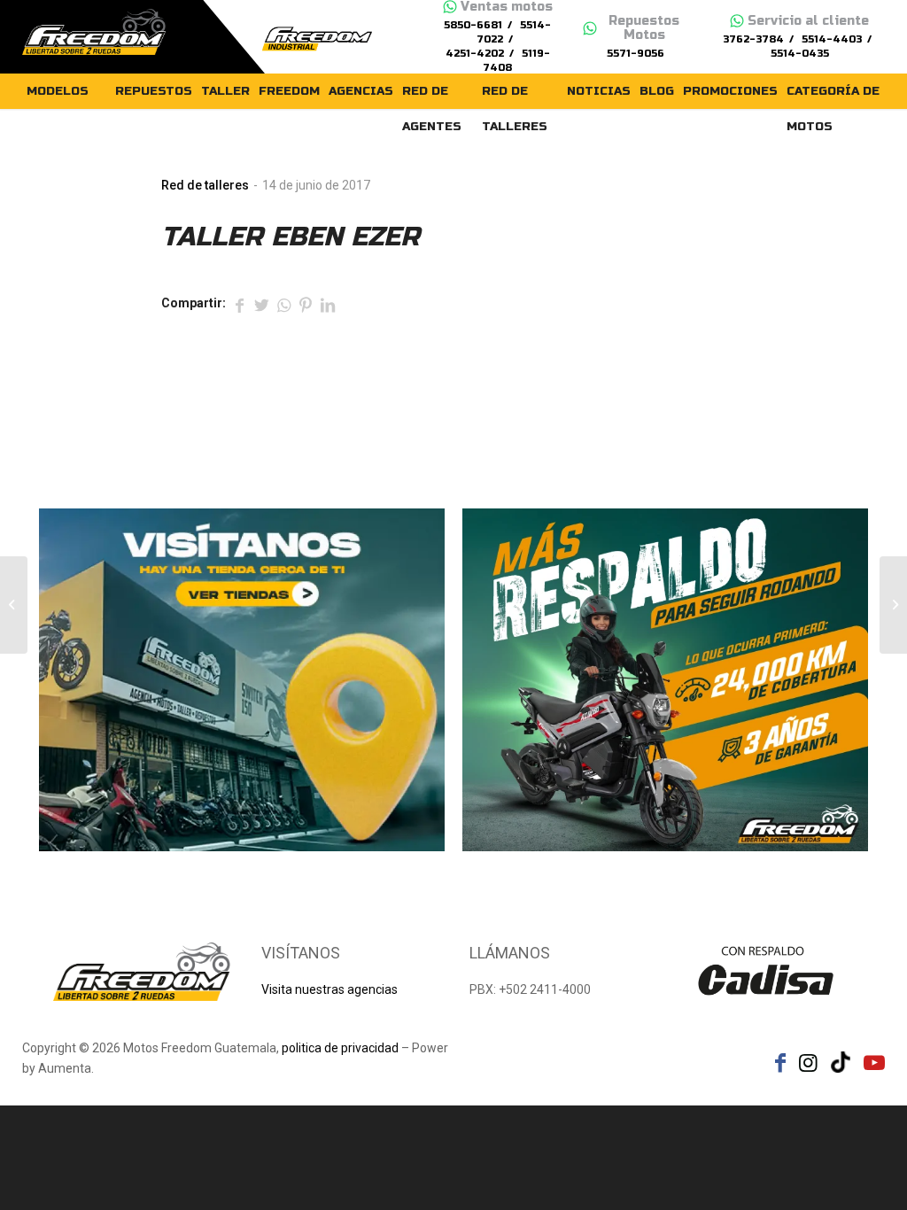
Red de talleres (205, 185)
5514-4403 (832, 39)
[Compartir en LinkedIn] (328, 304)
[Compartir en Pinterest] (305, 304)
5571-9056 (635, 53)
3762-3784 (753, 39)
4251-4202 (475, 53)
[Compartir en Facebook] (239, 304)
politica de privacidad (340, 1048)
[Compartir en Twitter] (261, 304)
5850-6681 (473, 25)
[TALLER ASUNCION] (13, 605)
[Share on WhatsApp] (283, 304)
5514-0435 (800, 53)
